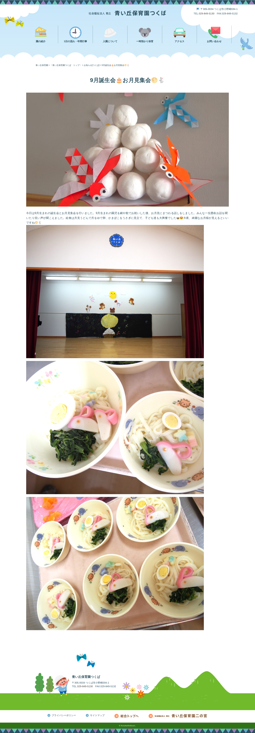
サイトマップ (97, 715)
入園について (110, 41)
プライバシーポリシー (64, 715)
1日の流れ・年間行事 (75, 41)
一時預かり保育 (144, 41)
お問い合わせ (214, 41)
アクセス (179, 41)
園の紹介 (41, 41)
